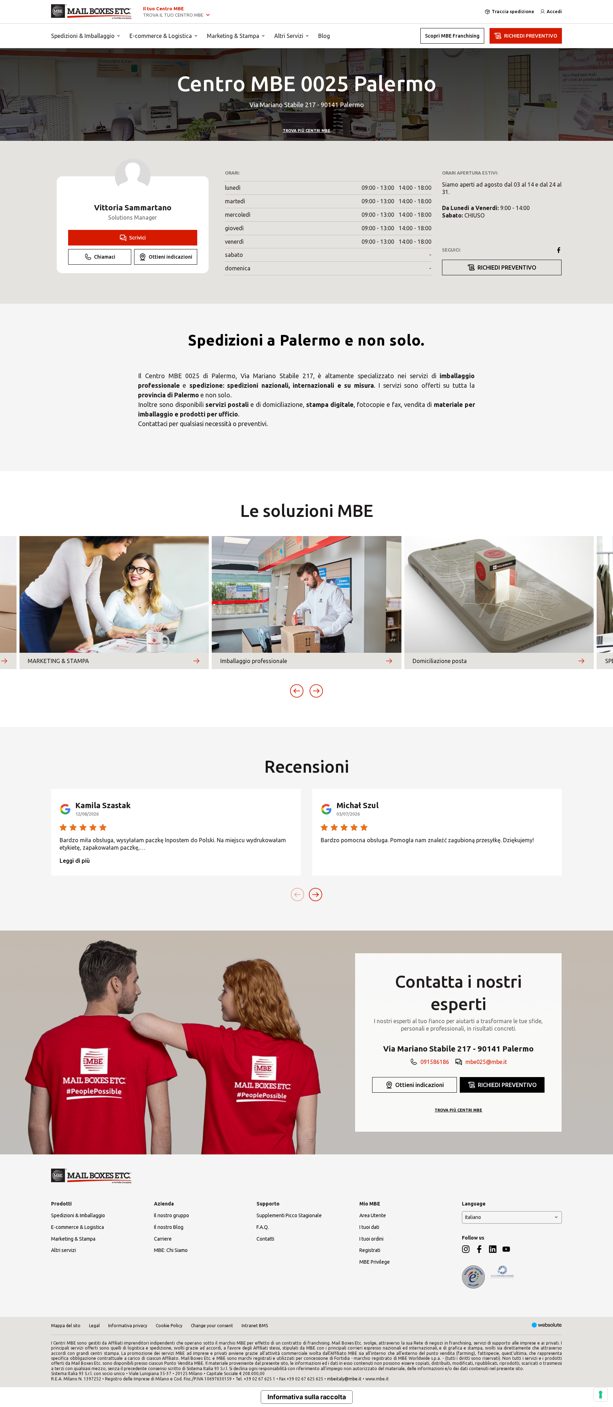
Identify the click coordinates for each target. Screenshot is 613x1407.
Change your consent (212, 1325)
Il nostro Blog (168, 1227)
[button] (296, 691)
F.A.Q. (262, 1227)
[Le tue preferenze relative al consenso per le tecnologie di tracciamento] (600, 1394)
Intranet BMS (255, 1325)
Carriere (163, 1239)
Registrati (369, 1250)
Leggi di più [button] (75, 860)
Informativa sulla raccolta (306, 1397)
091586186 (434, 1062)
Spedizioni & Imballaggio (83, 36)
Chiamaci (104, 257)
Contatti (265, 1239)
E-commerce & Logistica (160, 36)
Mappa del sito (66, 1325)
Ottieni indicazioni (170, 257)
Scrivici (137, 238)
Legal (94, 1325)
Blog (324, 36)
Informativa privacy (127, 1325)
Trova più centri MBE (306, 130)
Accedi (554, 11)
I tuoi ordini (371, 1239)
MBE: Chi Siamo (171, 1250)
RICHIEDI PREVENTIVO (530, 36)
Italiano (473, 1217)
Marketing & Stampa (233, 36)
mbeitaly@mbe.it (344, 1378)
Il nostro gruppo (171, 1215)
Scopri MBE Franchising (452, 36)
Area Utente (372, 1215)
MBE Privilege (374, 1262)
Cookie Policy (169, 1325)
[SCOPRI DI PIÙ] (4, 661)
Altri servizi (63, 1250)
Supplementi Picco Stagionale (289, 1215)
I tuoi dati (369, 1227)
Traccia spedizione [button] (513, 11)
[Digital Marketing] (547, 1326)
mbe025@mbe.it (486, 1062)
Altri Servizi (288, 36)
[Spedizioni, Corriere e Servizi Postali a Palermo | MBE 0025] (91, 11)
